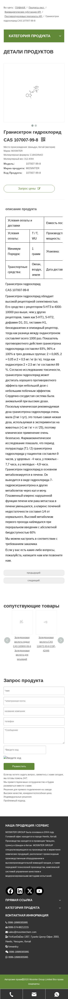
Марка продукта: (14, 168)
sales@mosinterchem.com (22, 932)
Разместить (19, 766)
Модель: (9, 163)
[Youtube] (39, 891)
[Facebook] (10, 891)
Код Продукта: (13, 172)
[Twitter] (29, 891)
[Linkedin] (19, 891)
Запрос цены (27, 188)
